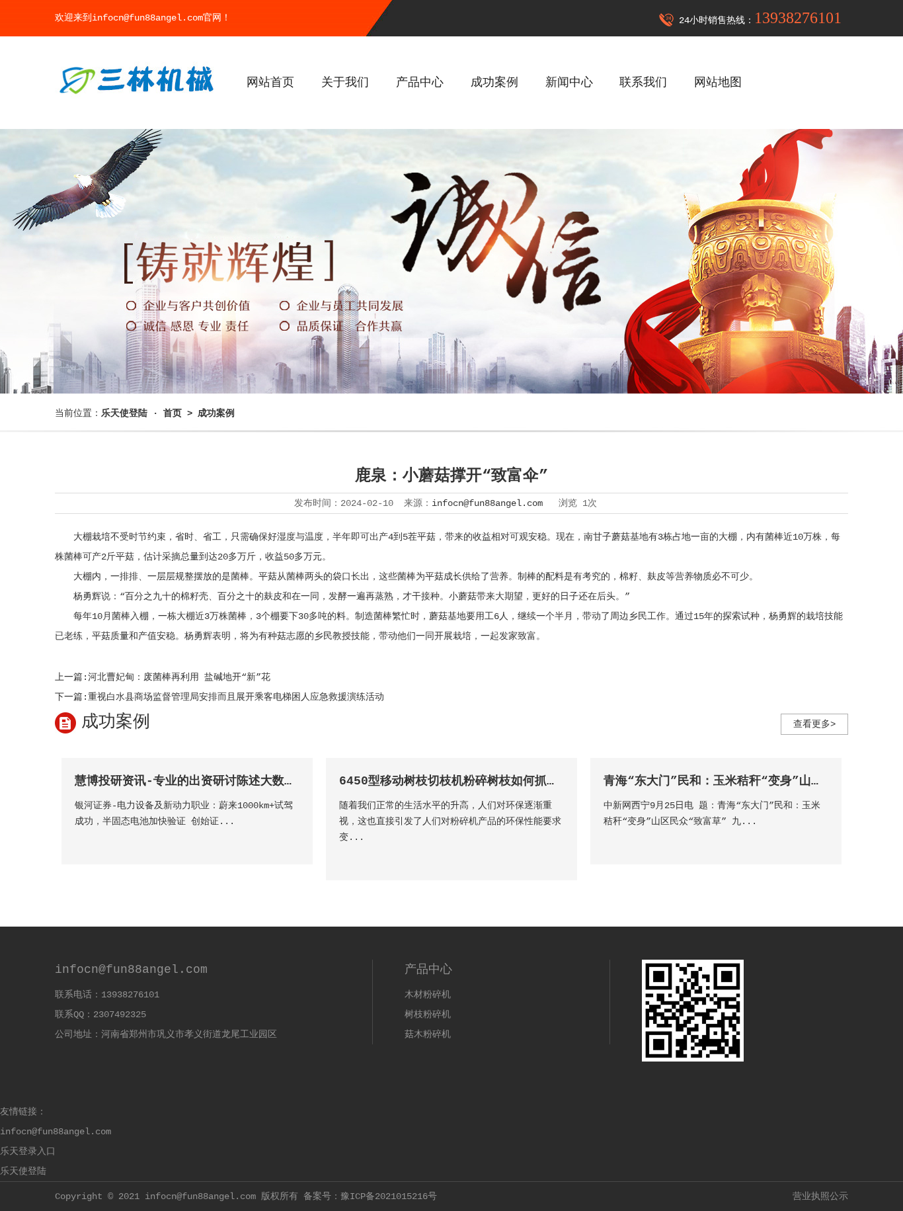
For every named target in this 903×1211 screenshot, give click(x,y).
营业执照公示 (820, 1196)
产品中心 (420, 82)
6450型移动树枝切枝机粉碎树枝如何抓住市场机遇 (472, 781)
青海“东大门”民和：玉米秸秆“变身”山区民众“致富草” (750, 781)
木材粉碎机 (428, 994)
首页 (172, 413)
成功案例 (494, 82)
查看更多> (814, 724)
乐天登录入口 (28, 1151)
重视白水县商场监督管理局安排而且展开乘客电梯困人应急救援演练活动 (236, 697)
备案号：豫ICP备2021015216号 (370, 1196)
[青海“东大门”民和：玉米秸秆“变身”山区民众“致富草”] (817, 840)
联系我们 (643, 82)
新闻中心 (569, 82)
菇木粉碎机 (428, 1034)
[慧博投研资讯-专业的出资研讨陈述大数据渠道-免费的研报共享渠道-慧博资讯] (288, 840)
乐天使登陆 (23, 1171)
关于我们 (345, 82)
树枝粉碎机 (428, 1014)
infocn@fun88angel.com (487, 503)
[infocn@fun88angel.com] (135, 104)
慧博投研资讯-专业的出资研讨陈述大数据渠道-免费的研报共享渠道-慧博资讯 (282, 781)
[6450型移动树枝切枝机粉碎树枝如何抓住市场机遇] (553, 856)
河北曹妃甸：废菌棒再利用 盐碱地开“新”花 (179, 677)
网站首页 (270, 82)
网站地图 (718, 82)
